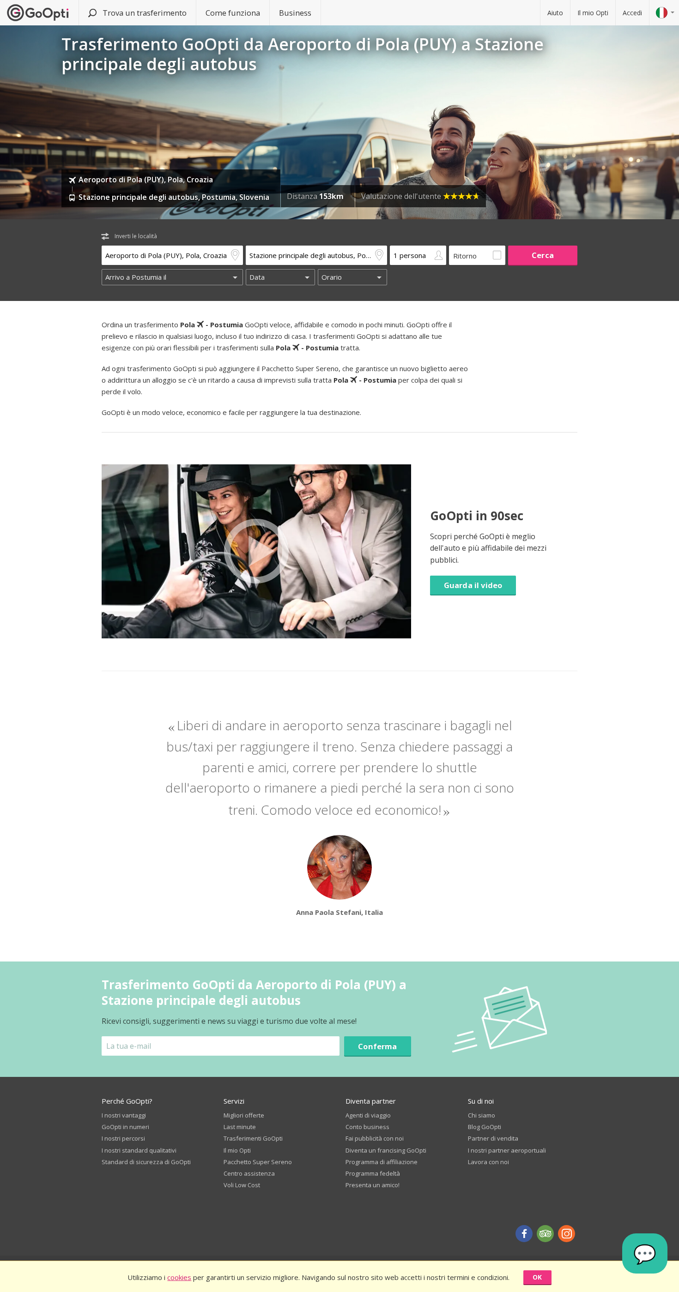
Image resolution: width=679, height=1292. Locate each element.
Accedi (632, 12)
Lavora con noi (488, 1162)
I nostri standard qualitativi (139, 1150)
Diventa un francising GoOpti (386, 1150)
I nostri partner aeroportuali (507, 1150)
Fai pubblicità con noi (375, 1138)
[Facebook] (524, 1233)
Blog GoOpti (484, 1127)
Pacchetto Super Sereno (258, 1162)
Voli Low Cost (242, 1185)
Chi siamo (481, 1115)
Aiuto (555, 12)
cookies (179, 1277)
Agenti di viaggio (368, 1115)
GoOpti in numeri (125, 1127)
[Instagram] (566, 1233)
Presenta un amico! (373, 1185)
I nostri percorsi (123, 1138)
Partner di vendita (493, 1138)
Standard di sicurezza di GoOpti (146, 1162)
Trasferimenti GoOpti (253, 1138)
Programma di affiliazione (382, 1162)
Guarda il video (473, 585)
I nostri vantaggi (124, 1115)
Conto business (367, 1127)
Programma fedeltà (373, 1173)
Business (295, 12)
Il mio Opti (592, 12)
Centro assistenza (249, 1173)
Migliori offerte (244, 1115)
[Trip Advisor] (545, 1233)
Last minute (240, 1127)
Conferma (377, 1046)
